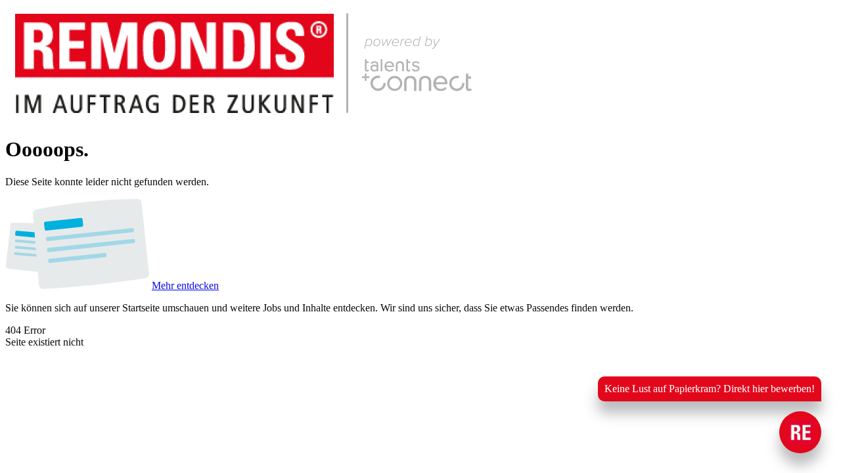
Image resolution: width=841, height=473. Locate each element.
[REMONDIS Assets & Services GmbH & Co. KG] (260, 117)
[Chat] (800, 432)
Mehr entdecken (185, 285)
